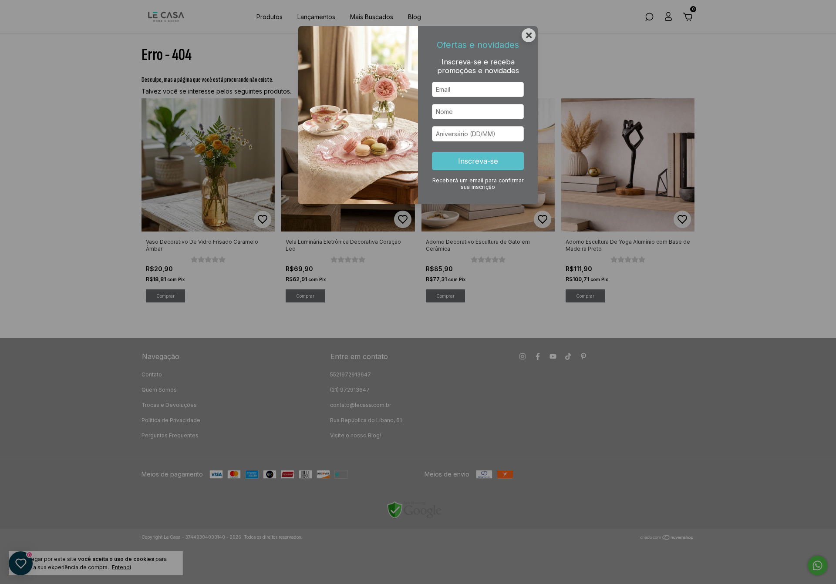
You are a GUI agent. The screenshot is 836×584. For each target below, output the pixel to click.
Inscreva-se (478, 161)
